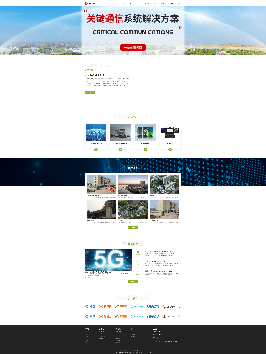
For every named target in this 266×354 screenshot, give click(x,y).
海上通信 (118, 338)
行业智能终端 (102, 336)
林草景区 (118, 333)
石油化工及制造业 (120, 331)
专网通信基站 (102, 333)
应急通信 (118, 342)
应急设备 (101, 338)
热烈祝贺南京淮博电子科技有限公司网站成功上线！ (159, 251)
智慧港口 (118, 336)
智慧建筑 (118, 340)
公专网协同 (101, 331)
